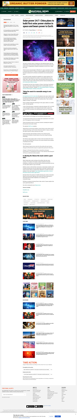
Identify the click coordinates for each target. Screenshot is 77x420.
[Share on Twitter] (29, 33)
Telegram (63, 391)
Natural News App (50, 394)
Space (29, 37)
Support (34, 393)
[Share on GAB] (34, 33)
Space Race (33, 37)
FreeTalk (63, 397)
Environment (28, 18)
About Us (66, 8)
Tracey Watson (32, 30)
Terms (30, 409)
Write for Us (35, 394)
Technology (62, 15)
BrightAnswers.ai (53, 8)
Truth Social (64, 394)
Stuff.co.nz (30, 126)
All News (48, 390)
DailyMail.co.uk (26, 189)
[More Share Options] (42, 33)
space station (38, 37)
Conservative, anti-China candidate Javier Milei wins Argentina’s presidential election (45, 324)
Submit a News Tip (36, 398)
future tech (35, 35)
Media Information (36, 395)
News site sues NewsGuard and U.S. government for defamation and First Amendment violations (45, 265)
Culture (22, 15)
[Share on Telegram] (31, 33)
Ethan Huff (42, 233)
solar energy (44, 36)
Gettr (62, 395)
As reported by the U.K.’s (30, 96)
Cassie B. (42, 243)
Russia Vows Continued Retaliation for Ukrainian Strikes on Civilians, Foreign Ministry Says (11, 70)
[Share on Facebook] (26, 33)
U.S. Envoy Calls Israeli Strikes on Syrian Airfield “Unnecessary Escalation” (11, 45)
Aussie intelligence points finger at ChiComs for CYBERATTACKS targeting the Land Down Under (45, 343)
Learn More (51, 416)
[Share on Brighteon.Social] (24, 33)
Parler (63, 393)
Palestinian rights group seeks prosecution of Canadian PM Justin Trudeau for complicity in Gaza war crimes (44, 245)
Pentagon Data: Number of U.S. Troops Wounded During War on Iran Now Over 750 (11, 26)
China (26, 35)
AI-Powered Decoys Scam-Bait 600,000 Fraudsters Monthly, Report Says (11, 31)
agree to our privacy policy (24, 417)
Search (74, 8)
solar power (49, 36)
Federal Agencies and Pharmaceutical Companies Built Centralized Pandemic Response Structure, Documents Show (11, 54)
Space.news (38, 185)
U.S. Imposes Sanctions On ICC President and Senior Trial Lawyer (10, 66)
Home (2, 8)
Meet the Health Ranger (37, 390)
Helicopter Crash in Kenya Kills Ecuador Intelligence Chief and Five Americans (11, 35)
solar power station (41, 202)
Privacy (27, 409)
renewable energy (29, 36)
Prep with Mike (11, 8)
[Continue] (25, 394)
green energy (40, 35)
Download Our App (61, 8)
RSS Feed (49, 398)
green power (45, 35)
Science (56, 15)
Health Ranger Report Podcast (52, 393)
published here (53, 411)
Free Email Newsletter (36, 391)
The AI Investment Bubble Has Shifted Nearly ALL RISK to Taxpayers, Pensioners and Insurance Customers (16, 115)
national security (27, 201)
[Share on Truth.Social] (36, 33)
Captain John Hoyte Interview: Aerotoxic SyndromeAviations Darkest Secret (15, 121)
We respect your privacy (6, 397)
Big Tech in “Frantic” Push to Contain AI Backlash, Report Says (11, 63)
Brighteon (6, 8)
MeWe (63, 398)
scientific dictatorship (37, 36)
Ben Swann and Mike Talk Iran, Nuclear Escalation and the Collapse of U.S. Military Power (6, 107)
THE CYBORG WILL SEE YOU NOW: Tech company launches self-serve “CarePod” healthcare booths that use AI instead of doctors (45, 255)
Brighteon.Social (64, 390)
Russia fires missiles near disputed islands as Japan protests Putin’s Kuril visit (11, 49)
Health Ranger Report (6, 94)
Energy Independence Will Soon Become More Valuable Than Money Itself (6, 114)
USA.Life (63, 401)
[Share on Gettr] (39, 33)
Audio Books (22, 8)
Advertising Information (37, 397)
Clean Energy (30, 35)
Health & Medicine (29, 15)
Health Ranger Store (50, 391)
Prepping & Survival (49, 15)
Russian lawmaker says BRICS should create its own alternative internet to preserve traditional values (45, 274)
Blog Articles (49, 397)
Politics (16, 15)
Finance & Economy (39, 15)
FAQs (70, 8)
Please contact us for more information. (29, 379)
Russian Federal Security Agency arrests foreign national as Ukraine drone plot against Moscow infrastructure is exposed (10, 40)
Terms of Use (35, 401)
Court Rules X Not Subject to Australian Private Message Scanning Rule (11, 59)
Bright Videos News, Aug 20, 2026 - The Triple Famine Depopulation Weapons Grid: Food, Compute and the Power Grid (6, 122)
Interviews (17, 8)
